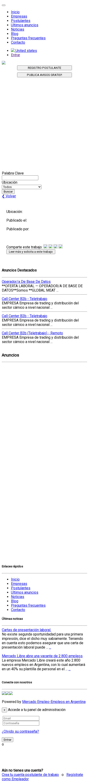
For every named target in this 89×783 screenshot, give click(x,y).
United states (26, 50)
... (50, 647)
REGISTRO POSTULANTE (44, 68)
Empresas (19, 16)
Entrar (15, 55)
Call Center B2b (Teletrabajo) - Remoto (32, 333)
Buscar (8, 191)
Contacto (18, 42)
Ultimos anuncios (24, 25)
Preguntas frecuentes (28, 38)
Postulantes (20, 21)
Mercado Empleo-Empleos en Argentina (54, 702)
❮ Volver (9, 196)
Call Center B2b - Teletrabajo (24, 299)
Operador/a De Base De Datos (26, 281)
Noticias (17, 29)
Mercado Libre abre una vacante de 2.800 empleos (42, 656)
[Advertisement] (44, 126)
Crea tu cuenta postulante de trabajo (30, 774)
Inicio (15, 12)
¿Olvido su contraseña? (20, 731)
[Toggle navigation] (3, 5)
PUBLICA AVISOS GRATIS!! (44, 75)
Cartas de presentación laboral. (26, 630)
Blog (14, 34)
